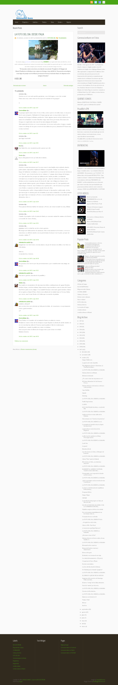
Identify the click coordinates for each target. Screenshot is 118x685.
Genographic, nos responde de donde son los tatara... (93, 474)
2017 (80, 321)
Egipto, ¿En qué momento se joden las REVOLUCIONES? (95, 256)
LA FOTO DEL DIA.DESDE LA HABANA (93, 370)
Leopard (84, 446)
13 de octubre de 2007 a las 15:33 (29, 299)
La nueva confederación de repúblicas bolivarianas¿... (93, 488)
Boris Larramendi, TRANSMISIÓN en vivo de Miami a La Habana (94, 199)
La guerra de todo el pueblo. (90, 363)
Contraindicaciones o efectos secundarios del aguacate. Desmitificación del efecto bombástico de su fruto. (93, 245)
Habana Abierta (81, 305)
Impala (84, 393)
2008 (80, 346)
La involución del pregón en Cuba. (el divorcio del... (92, 501)
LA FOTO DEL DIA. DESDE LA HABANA (93, 398)
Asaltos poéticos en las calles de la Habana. (92, 415)
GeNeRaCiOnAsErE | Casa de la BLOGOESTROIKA (33, 680)
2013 (80, 332)
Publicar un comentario (21, 341)
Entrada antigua (68, 85)
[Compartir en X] (19, 78)
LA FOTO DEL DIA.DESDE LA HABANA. (93, 440)
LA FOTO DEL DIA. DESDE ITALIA (29, 34)
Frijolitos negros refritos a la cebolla (92, 509)
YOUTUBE (101, 189)
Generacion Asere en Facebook (68, 648)
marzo (84, 626)
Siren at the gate (87, 552)
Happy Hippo (86, 495)
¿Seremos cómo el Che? (89, 535)
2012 (80, 335)
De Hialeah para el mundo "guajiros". (92, 570)
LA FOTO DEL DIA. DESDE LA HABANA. (91, 531)
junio (83, 618)
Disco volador (81, 299)
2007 (80, 349)
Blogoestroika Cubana (83, 289)
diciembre (85, 352)
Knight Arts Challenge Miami (93, 69)
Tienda (44, 22)
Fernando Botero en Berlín (89, 516)
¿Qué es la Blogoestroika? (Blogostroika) (92, 266)
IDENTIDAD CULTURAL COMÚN (91, 102)
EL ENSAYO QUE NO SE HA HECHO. (93, 575)
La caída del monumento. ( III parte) (92, 558)
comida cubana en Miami (84, 312)
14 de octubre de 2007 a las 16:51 (29, 336)
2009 (81, 344)
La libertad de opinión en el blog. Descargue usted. (91, 436)
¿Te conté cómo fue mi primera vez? (92, 378)
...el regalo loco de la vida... (89, 522)
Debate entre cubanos (83, 297)
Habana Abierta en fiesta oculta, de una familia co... (93, 538)
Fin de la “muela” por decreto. (90, 585)
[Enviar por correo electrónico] (15, 78)
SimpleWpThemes (100, 680)
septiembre (85, 609)
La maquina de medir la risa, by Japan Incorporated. (92, 425)
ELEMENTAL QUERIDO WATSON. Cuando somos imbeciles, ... (92, 469)
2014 (80, 329)
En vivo (60, 22)
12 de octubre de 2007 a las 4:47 (28, 108)
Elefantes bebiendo (87, 376)
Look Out (85, 443)
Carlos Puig (87, 90)
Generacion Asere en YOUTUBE (68, 653)
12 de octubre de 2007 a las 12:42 (29, 211)
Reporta (69, 22)
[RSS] (91, 2)
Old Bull (84, 498)
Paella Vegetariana (87, 401)
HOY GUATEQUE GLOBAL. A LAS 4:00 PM (93, 408)
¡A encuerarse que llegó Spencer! (91, 528)
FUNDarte (90, 94)
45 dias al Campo (82, 284)
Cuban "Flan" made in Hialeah (90, 459)
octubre (84, 357)
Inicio (44, 85)
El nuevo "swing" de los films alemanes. (93, 582)
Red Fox (84, 605)
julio (83, 615)
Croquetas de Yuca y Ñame (89, 561)
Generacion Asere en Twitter (68, 650)
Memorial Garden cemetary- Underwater (90, 548)
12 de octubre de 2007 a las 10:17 (29, 152)
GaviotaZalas (22, 110)
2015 (80, 326)
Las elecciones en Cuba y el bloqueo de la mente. (93, 452)
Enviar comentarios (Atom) (29, 349)
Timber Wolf (85, 600)
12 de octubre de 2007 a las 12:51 (29, 223)
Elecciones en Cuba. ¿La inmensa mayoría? (91, 462)
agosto (84, 612)
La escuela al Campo (83, 307)
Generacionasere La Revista (19, 658)
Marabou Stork (86, 449)
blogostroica (16, 661)
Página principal (64, 645)
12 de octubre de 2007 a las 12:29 (29, 201)
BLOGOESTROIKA (82, 287)
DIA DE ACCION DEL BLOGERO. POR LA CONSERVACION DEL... (93, 505)
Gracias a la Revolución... (89, 591)
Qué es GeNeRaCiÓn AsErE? (92, 104)
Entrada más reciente (19, 85)
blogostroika (16, 663)
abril (83, 623)
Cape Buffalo (85, 390)
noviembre (85, 355)
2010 (80, 341)
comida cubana (81, 310)
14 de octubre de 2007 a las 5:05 (28, 315)
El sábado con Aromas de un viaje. (91, 555)
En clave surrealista (87, 564)
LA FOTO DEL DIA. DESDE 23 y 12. (92, 421)
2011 (80, 338)
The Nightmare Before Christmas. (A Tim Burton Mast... (92, 366)
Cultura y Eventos (82, 294)
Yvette (21, 155)
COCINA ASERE (81, 292)
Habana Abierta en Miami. (89, 373)
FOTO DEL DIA (51, 38)
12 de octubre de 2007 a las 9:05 (28, 143)
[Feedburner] (103, 2)
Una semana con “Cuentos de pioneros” (93, 419)
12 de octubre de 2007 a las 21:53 (29, 280)
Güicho (21, 283)
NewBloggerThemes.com (99, 681)
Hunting (84, 396)
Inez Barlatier (81, 87)
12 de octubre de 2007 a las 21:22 (29, 270)
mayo (83, 621)
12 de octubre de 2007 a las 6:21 (28, 133)
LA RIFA (84, 404)
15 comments (62, 38)
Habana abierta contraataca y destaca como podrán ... (93, 386)
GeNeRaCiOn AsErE (24, 242)
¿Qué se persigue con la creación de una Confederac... (93, 481)
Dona (52, 22)
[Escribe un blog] (17, 78)
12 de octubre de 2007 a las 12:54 (29, 240)
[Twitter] (95, 2)
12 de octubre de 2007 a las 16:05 (29, 258)
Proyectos (25, 22)
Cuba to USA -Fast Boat (89, 525)
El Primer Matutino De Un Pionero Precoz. (92, 382)
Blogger (21, 681)
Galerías (35, 22)
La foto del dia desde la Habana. (91, 567)
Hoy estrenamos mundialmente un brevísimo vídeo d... (92, 513)
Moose (84, 603)
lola (20, 146)
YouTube (91, 141)
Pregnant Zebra (86, 492)
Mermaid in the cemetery (89, 545)
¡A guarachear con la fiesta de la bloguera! (91, 429)
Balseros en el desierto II (89, 597)
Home (16, 22)
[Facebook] (99, 2)
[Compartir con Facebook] (21, 78)
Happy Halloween (87, 360)
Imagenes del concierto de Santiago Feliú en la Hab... (92, 579)
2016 (80, 324)
